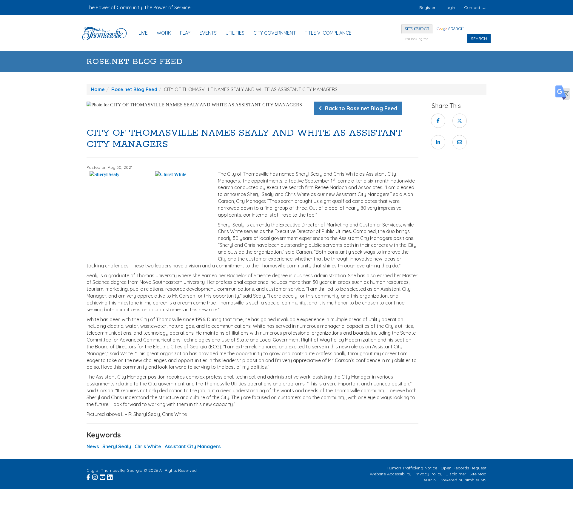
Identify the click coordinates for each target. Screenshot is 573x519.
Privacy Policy (428, 474)
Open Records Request (463, 468)
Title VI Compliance (328, 33)
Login (449, 7)
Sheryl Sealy (116, 446)
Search (455, 29)
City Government (274, 33)
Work (164, 33)
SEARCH (479, 38)
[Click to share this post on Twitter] (459, 121)
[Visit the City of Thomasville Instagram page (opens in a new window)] (95, 476)
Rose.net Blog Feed (135, 61)
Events (208, 33)
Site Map (477, 474)
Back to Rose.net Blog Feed (359, 108)
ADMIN (429, 480)
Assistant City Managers (193, 446)
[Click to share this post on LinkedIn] (438, 142)
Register (427, 7)
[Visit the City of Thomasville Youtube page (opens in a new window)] (103, 476)
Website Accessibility (390, 474)
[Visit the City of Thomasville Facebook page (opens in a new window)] (89, 476)
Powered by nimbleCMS (463, 480)
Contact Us (475, 7)
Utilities (235, 33)
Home (98, 89)
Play (185, 33)
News (93, 446)
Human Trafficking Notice (412, 468)
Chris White (148, 446)
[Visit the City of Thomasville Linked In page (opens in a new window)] (110, 476)
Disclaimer (456, 474)
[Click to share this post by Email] (459, 142)
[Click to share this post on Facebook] (438, 121)
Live (143, 33)
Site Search (417, 29)
